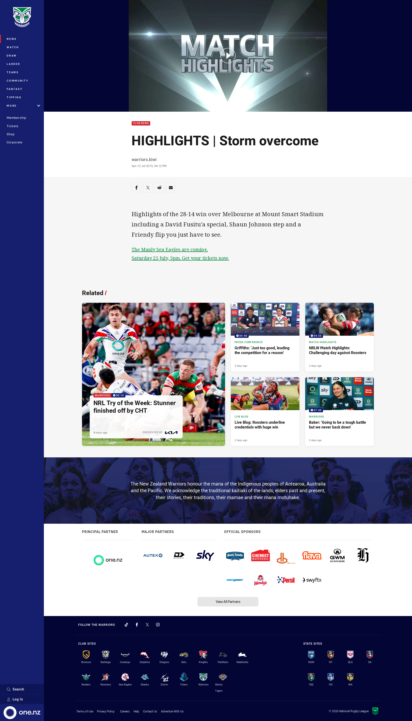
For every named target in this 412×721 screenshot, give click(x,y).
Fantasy (14, 89)
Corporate (14, 142)
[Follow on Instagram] (158, 624)
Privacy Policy (105, 711)
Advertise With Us (172, 711)
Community (18, 80)
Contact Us (150, 711)
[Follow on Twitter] (147, 624)
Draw (12, 55)
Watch (13, 47)
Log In (18, 699)
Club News (141, 123)
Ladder (13, 64)
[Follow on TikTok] (126, 624)
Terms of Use (84, 711)
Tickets (13, 126)
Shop (11, 134)
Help (136, 711)
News (12, 39)
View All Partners (228, 601)
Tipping (14, 97)
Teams (13, 72)
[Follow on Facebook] (137, 624)
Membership (16, 117)
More (12, 105)
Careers (125, 711)
